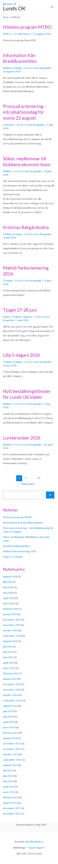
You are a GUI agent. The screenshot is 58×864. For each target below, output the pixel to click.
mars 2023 (9, 792)
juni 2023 (8, 775)
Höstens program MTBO (27, 27)
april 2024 (8, 721)
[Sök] (50, 495)
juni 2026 (8, 587)
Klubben (7, 67)
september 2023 (12, 759)
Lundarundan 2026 (21, 437)
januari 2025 (10, 678)
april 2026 (8, 598)
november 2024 (12, 689)
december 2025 (12, 619)
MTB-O (7, 33)
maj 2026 (8, 592)
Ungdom (27, 316)
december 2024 (12, 684)
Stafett (7, 316)
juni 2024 (8, 711)
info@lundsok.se (34, 841)
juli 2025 (7, 646)
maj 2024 (8, 716)
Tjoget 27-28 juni (20, 310)
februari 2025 (10, 673)
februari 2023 (10, 797)
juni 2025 (8, 651)
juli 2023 (7, 770)
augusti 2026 (10, 576)
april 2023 (8, 786)
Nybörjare (9, 124)
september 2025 (12, 635)
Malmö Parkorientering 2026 (19, 551)
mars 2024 (9, 727)
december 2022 (12, 808)
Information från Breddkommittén (23, 522)
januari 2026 (10, 614)
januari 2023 (10, 802)
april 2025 (8, 662)
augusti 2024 (10, 705)
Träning (17, 234)
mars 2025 (9, 668)
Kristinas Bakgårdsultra (26, 227)
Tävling (17, 67)
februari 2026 (10, 608)
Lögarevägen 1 (36, 847)
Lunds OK (14, 8)
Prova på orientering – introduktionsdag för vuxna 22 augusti (25, 111)
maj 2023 (8, 781)
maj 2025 (8, 657)
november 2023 (12, 748)
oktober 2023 (10, 754)
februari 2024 (10, 732)
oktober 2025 (10, 630)
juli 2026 (7, 581)
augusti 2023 (10, 765)
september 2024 (12, 700)
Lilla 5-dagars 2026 (21, 355)
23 (38, 478)
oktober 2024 (10, 695)
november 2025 (12, 624)
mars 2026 (9, 603)
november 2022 (12, 813)
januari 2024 (10, 738)
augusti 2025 (10, 641)
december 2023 (12, 743)
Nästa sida (29, 484)
